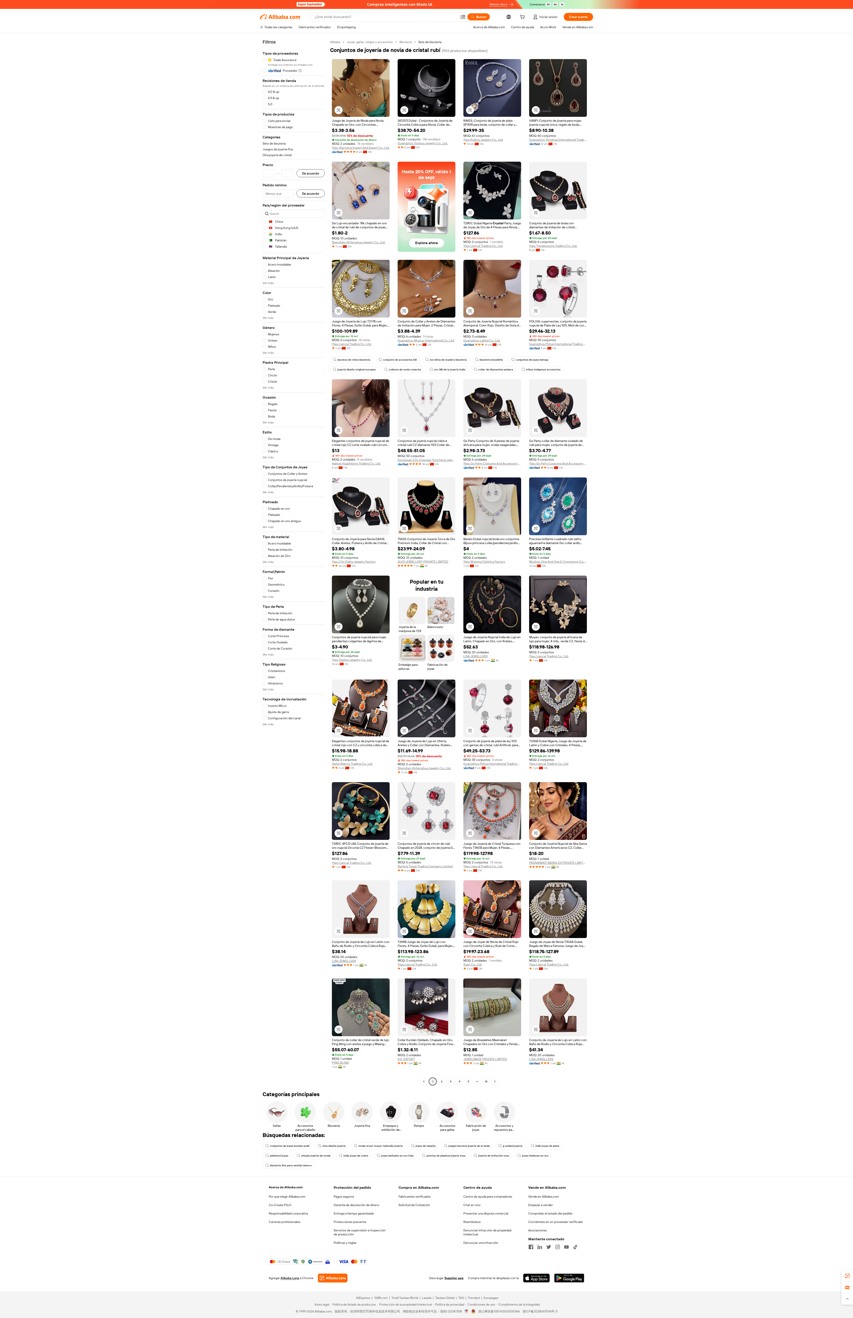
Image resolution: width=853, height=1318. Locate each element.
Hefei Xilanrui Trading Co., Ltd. (352, 763)
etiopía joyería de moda (316, 1155)
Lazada (426, 1298)
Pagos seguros (344, 1196)
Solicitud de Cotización (414, 1205)
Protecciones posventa (350, 1222)
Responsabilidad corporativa (288, 1213)
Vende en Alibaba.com (543, 1196)
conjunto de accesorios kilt (400, 359)
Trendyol (474, 1298)
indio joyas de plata (547, 1145)
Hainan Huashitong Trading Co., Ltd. (356, 463)
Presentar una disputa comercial (485, 1213)
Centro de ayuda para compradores (487, 1196)
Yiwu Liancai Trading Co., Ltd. (483, 246)
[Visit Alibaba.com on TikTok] (575, 1247)
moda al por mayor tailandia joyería (381, 1145)
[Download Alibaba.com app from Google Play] (569, 1278)
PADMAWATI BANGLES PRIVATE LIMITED (558, 863)
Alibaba (335, 42)
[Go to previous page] (424, 1081)
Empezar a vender (540, 1205)
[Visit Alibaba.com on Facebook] (531, 1247)
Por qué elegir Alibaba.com (287, 1196)
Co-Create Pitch (280, 1205)
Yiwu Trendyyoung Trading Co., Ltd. (553, 246)
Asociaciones (537, 1230)
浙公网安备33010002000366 (499, 1311)
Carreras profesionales (284, 1222)
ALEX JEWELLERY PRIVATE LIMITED (423, 561)
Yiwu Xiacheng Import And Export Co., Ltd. (360, 147)
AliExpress (363, 1298)
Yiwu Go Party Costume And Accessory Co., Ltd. (492, 463)
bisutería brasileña (491, 359)
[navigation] (294, 562)
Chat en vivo (471, 1205)
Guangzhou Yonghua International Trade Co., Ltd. (558, 139)
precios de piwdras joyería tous (445, 1155)
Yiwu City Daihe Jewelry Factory (354, 561)
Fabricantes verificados (415, 1196)
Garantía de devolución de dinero (356, 1205)
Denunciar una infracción (480, 1242)
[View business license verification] (466, 1311)
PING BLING (340, 1062)
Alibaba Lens (290, 1278)
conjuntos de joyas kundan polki (289, 1145)
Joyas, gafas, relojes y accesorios (370, 42)
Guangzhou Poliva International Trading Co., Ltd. (558, 344)
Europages (491, 1298)
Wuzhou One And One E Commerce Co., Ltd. (558, 561)
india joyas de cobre (355, 1155)
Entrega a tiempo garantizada (354, 1213)
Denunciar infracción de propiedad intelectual (487, 1232)
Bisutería (405, 42)
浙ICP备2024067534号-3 (539, 1311)
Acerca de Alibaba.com (286, 1187)
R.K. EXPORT (406, 1059)
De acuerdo (310, 173)
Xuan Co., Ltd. (472, 964)
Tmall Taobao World (404, 1298)
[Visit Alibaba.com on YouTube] (566, 1247)
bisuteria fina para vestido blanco (291, 1165)
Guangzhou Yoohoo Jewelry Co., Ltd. (423, 143)
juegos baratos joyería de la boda (469, 1145)
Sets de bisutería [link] (429, 42)
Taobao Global (444, 1298)
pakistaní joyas (279, 1155)
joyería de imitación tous (493, 1155)
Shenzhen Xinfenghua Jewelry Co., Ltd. (358, 242)
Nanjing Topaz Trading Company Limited (425, 866)
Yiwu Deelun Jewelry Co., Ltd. (352, 660)
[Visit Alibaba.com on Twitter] (548, 1247)
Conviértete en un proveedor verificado (555, 1222)
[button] (463, 17)
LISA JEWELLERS (475, 656)
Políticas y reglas (345, 1242)
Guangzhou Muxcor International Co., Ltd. (426, 340)
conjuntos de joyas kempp (532, 359)
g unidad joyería (512, 1145)
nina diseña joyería (334, 1145)
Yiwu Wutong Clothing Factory (484, 561)
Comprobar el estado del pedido (550, 1213)
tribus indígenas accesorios (543, 369)
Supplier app (454, 1278)
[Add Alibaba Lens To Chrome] (332, 1278)
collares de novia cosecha (405, 369)
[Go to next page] (495, 1081)
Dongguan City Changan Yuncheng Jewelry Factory (426, 460)
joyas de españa (426, 1145)
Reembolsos (472, 1222)
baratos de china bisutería (353, 359)
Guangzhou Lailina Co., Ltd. (481, 340)
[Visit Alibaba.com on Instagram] (557, 1247)
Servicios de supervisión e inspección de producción (360, 1232)
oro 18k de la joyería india (449, 369)
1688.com (381, 1298)
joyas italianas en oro (535, 1155)
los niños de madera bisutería (448, 359)
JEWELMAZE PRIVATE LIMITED (485, 1059)
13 (486, 1081)
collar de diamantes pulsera (495, 369)
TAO (461, 1298)
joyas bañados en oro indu (397, 1155)
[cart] (523, 17)
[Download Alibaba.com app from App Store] (536, 1278)
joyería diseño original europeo (356, 369)
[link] (847, 1276)
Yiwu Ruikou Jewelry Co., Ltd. (483, 139)
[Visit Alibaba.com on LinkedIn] (539, 1247)
